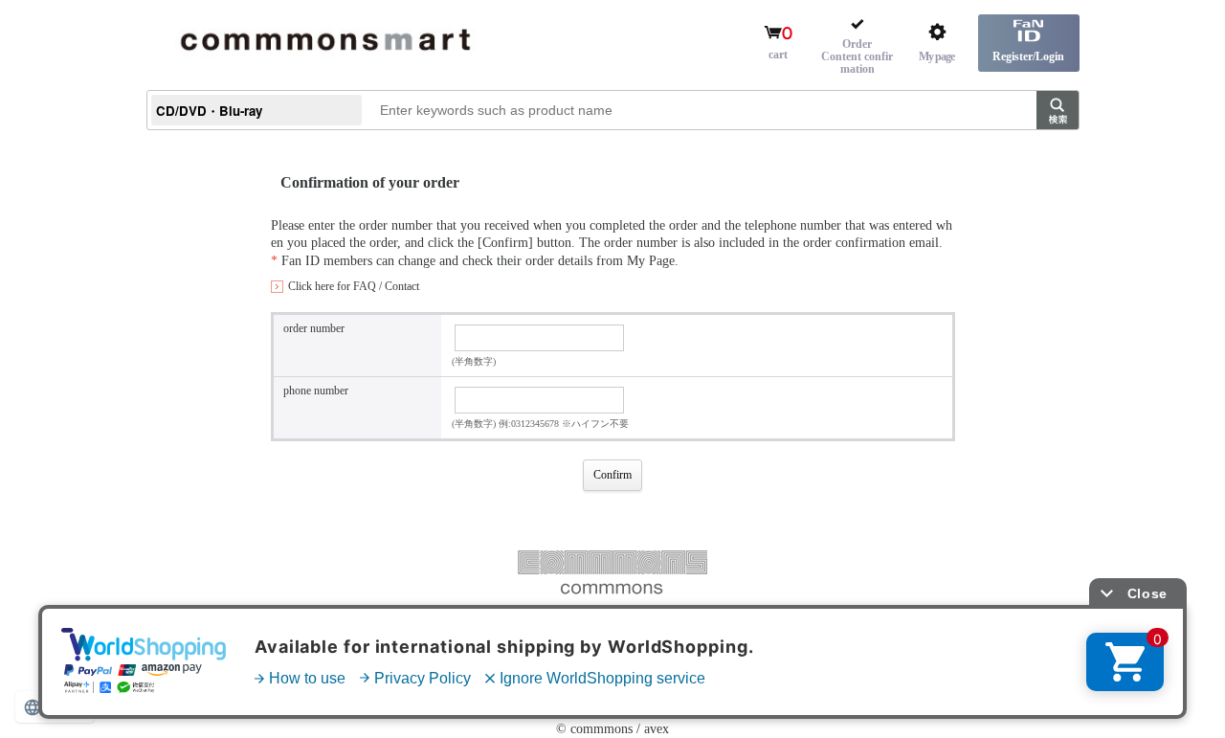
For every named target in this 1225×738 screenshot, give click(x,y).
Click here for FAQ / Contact (353, 286)
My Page (651, 261)
